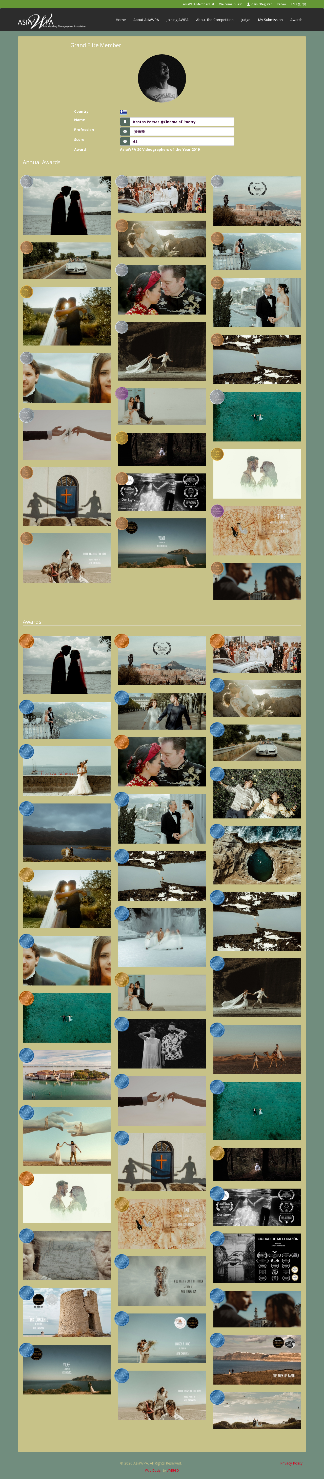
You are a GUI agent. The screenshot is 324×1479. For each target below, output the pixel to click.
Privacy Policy (291, 1463)
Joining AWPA (178, 19)
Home (121, 19)
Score (79, 139)
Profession (84, 129)
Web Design (153, 1470)
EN (293, 4)
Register (266, 4)
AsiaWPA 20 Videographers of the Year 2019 (160, 149)
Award (80, 149)
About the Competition (215, 19)
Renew (281, 4)
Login (254, 4)
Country (81, 111)
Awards (296, 19)
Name (79, 119)
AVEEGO (173, 1470)
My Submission (270, 19)
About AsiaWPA (146, 19)
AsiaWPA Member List (198, 4)
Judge (245, 19)
